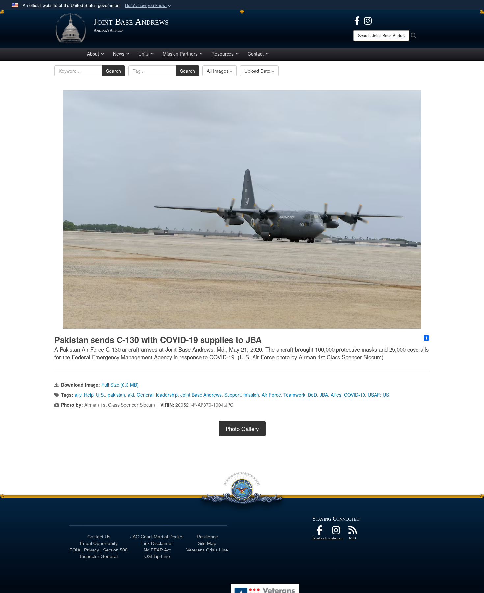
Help (89, 394)
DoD (312, 394)
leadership (167, 394)
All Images (218, 71)
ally (78, 394)
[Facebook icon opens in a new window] (357, 20)
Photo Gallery (242, 429)
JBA (324, 394)
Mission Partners (180, 53)
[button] (149, 5)
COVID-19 (354, 394)
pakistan (116, 394)
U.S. (100, 394)
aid (131, 394)
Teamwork (294, 394)
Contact (256, 53)
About (93, 53)
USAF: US (378, 394)
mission (251, 394)
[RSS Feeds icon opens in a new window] (352, 532)
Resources (222, 53)
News (118, 53)
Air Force (271, 394)
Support (232, 394)
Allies (336, 394)
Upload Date (258, 71)
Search (113, 71)
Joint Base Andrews (201, 394)
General (145, 394)
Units (143, 53)
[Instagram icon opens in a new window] (368, 20)
